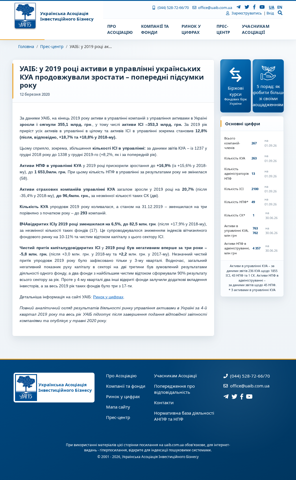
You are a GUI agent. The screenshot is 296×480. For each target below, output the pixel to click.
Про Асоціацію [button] (120, 29)
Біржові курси (235, 95)
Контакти (164, 402)
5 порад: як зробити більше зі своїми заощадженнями (268, 95)
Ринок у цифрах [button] (191, 29)
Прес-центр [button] (223, 29)
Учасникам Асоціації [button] (255, 29)
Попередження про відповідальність (174, 389)
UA (271, 7)
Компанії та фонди (125, 386)
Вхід (270, 13)
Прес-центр (52, 46)
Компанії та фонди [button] (155, 29)
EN (279, 7)
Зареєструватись (246, 13)
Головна (26, 46)
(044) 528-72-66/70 (173, 7)
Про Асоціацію (121, 375)
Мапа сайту (118, 407)
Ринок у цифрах (108, 297)
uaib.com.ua (174, 444)
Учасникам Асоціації (175, 375)
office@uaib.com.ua (214, 7)
